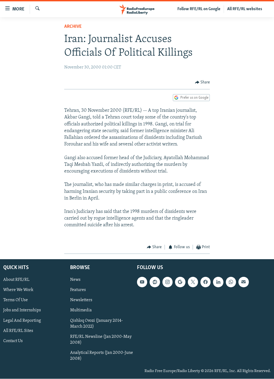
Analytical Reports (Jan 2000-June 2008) (101, 356)
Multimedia (81, 310)
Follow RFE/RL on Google (198, 9)
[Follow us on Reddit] (155, 282)
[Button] (202, 82)
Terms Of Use (15, 300)
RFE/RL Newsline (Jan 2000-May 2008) (101, 340)
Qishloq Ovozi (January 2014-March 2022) (96, 324)
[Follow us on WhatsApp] (231, 282)
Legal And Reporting (22, 321)
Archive (73, 26)
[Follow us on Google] (180, 282)
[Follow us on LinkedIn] (218, 282)
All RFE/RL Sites (18, 331)
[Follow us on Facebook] (205, 282)
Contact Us (13, 341)
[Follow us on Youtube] (142, 282)
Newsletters (81, 300)
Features (78, 290)
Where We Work (18, 290)
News (75, 280)
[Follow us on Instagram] (167, 282)
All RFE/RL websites (244, 9)
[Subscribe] (243, 282)
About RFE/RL (16, 280)
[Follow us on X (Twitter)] (193, 282)
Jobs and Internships (22, 310)
